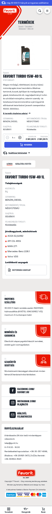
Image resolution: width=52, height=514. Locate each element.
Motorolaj (22, 29)
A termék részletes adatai (15, 113)
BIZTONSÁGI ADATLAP (21, 270)
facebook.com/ (25, 390)
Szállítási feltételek (17, 153)
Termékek (28, 26)
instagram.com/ (26, 403)
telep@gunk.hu (11, 443)
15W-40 (30, 29)
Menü (47, 11)
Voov (43, 485)
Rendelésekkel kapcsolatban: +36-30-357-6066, (26, 451)
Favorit (20, 26)
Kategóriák (26, 512)
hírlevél (24, 415)
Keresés (39, 11)
